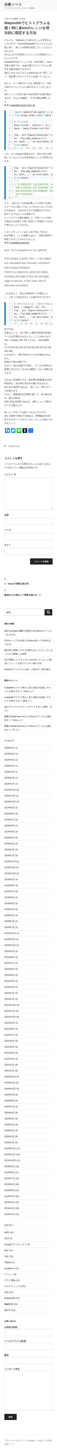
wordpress (9, 1268)
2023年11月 (9, 867)
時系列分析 (9, 1298)
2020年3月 (9, 1130)
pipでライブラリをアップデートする (22, 706)
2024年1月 (9, 855)
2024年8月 (9, 813)
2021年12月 (10, 1005)
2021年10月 (10, 1017)
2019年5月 (9, 1190)
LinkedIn (31, 1440)
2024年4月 (9, 837)
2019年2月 (9, 1208)
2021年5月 (9, 1047)
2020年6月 (9, 1112)
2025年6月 (9, 754)
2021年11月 (9, 1011)
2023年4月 (9, 909)
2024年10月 (10, 801)
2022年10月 (10, 945)
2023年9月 (9, 879)
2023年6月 (9, 897)
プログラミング (14, 446)
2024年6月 (9, 825)
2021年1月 (9, 1070)
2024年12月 (10, 790)
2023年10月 (10, 873)
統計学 (7, 1310)
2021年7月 (9, 1035)
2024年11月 (9, 796)
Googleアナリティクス (15, 1244)
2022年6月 (9, 969)
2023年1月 (9, 927)
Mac (6, 1250)
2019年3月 (9, 1202)
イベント (8, 1274)
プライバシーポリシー (14, 1440)
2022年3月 (9, 987)
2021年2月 (9, 1065)
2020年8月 (9, 1100)
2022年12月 (10, 933)
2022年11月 (9, 939)
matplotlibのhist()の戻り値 (22, 105)
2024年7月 (9, 819)
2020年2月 (9, 1136)
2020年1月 (9, 1142)
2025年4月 (9, 766)
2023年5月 (9, 903)
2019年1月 (9, 1214)
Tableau (8, 1262)
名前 (6, 515)
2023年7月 (9, 891)
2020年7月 (9, 1106)
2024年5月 (9, 831)
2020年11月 (9, 1082)
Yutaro (22, 19)
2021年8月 (9, 1029)
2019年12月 (10, 1148)
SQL (6, 1256)
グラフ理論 (9, 1280)
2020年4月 (9, 1124)
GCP (6, 1238)
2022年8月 (9, 957)
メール (7, 530)
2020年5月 (9, 1118)
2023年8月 (9, 885)
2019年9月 (9, 1166)
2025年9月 (9, 748)
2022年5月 (9, 975)
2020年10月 (10, 1088)
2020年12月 (10, 1076)
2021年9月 (9, 1023)
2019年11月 (9, 1154)
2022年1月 (9, 999)
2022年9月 (9, 951)
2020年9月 (9, 1094)
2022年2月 (9, 993)
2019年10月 (10, 1160)
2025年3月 (9, 772)
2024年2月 (9, 849)
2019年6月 (9, 1184)
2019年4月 (9, 1196)
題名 (6, 1355)
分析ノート (13, 4)
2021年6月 (9, 1041)
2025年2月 (9, 778)
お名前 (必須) (10, 1327)
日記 (6, 1292)
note (40, 1440)
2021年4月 (9, 1053)
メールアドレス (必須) (15, 1341)
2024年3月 (9, 843)
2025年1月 (9, 784)
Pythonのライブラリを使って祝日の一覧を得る (27, 669)
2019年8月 (9, 1172)
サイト (7, 545)
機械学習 (8, 1304)
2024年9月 (9, 807)
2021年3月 (9, 1059)
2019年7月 (9, 1178)
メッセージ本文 (12, 1369)
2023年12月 (10, 861)
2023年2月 (9, 921)
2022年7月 (9, 963)
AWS (6, 1232)
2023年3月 (9, 915)
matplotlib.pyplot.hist (19, 242)
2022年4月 (9, 981)
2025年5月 (9, 760)
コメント (10, 474)
